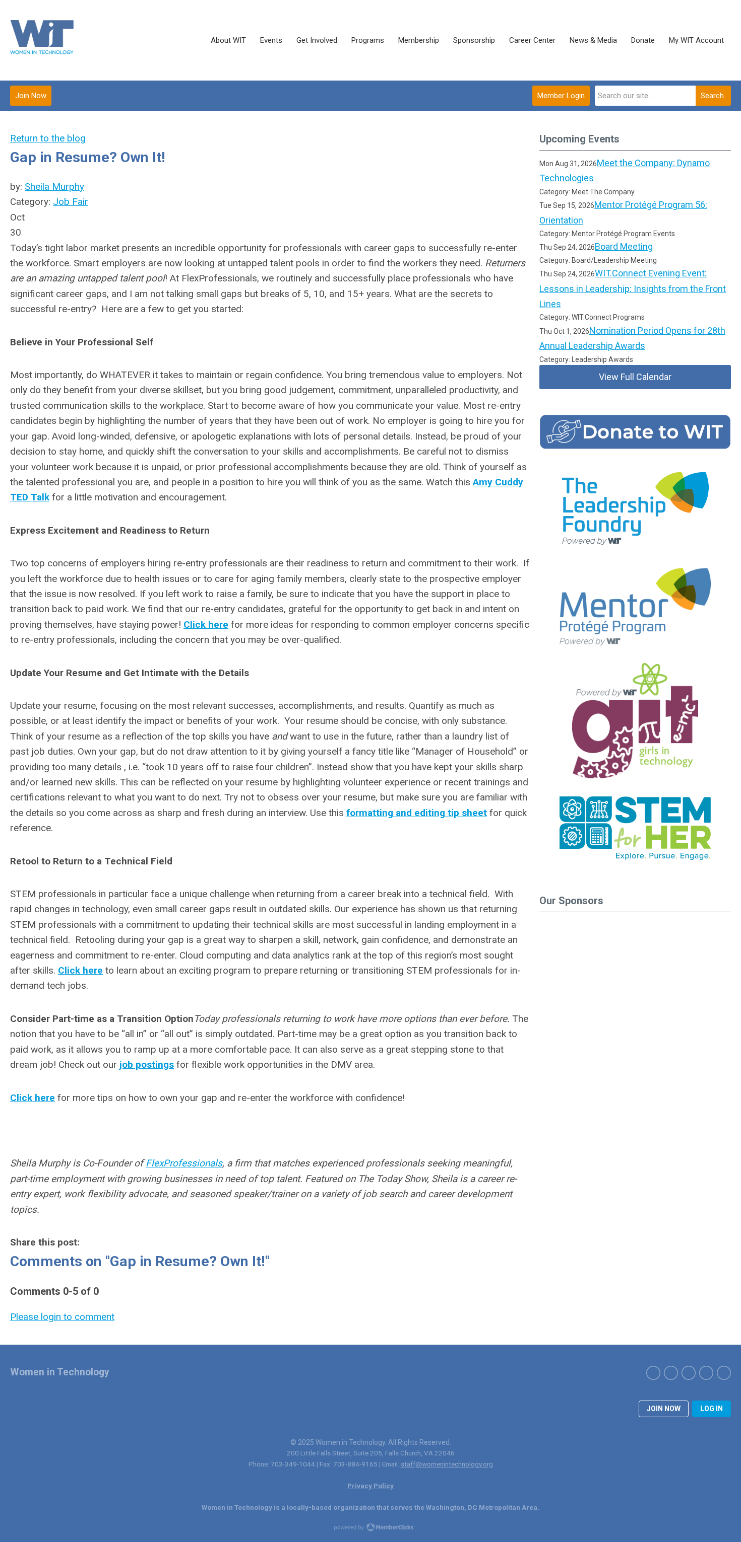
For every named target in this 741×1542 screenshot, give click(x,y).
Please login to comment (62, 1317)
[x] (671, 1373)
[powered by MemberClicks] (370, 1528)
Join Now (30, 95)
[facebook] (653, 1373)
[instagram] (689, 1373)
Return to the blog (48, 138)
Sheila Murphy (54, 186)
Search (712, 95)
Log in (711, 1409)
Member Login (561, 95)
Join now (664, 1409)
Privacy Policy (370, 1486)
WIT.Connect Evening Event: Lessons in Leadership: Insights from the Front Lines (632, 288)
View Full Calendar (635, 377)
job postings (146, 1064)
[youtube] (724, 1373)
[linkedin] (706, 1373)
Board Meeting (624, 246)
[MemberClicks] (43, 40)
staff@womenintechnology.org (447, 1464)
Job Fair (70, 201)
